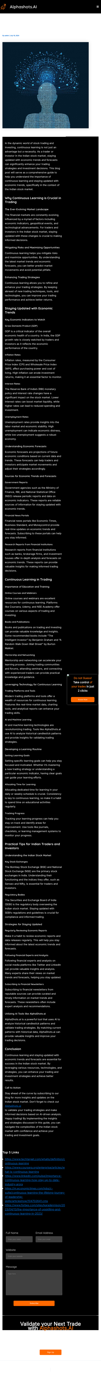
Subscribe (34, 1303)
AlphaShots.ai (13, 1105)
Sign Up (50, 1352)
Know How (82, 699)
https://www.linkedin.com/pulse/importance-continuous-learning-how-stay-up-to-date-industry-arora (33, 1180)
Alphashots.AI (23, 6)
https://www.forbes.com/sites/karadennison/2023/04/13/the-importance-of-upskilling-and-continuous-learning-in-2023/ (35, 1209)
